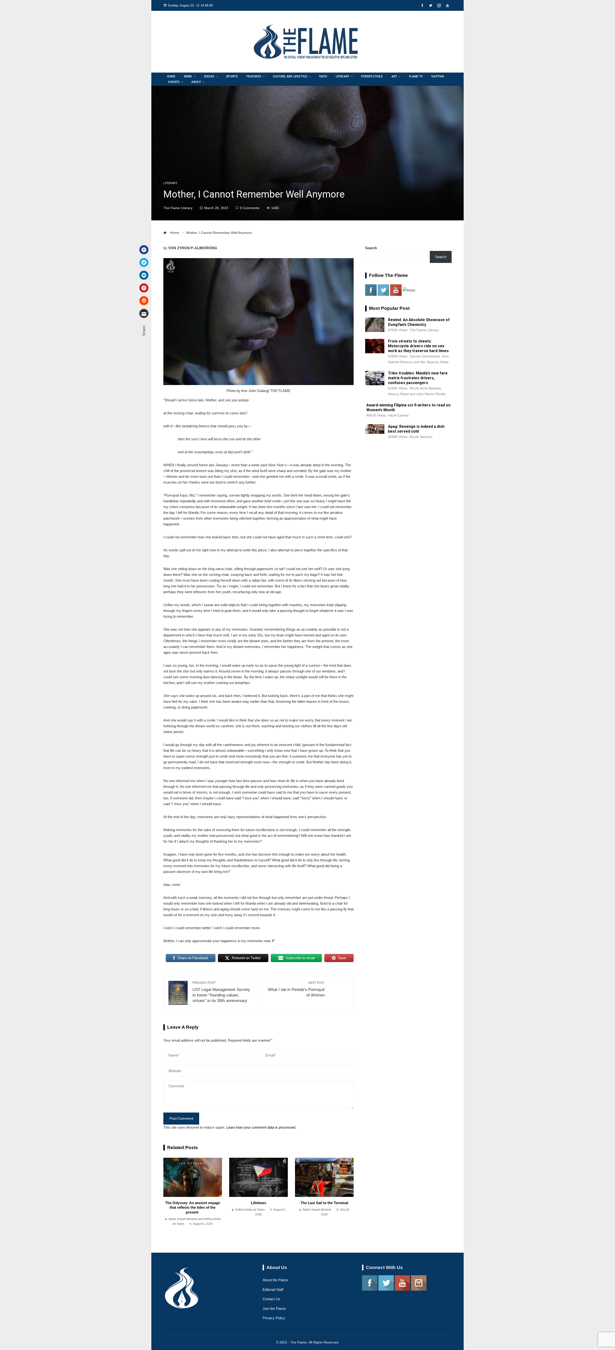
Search (371, 248)
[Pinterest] (143, 287)
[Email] (143, 313)
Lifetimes (258, 1203)
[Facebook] (143, 249)
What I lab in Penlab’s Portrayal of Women (296, 989)
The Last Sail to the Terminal (324, 1203)
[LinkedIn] (143, 275)
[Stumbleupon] (143, 300)
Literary (170, 183)
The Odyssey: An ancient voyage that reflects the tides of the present (192, 1207)
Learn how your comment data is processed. (261, 1127)
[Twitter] (143, 262)
